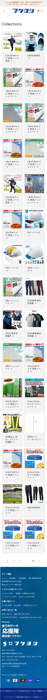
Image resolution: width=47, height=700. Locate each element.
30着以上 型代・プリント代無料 (11, 439)
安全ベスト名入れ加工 (27, 597)
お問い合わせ (7, 614)
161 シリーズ (33, 232)
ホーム (4, 578)
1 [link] (7, 561)
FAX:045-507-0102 (9, 617)
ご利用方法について (30, 605)
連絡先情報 (20, 697)
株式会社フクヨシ (11, 691)
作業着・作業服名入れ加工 (25, 593)
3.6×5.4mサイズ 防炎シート (34, 369)
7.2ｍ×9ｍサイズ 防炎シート (34, 545)
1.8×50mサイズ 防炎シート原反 (12, 200)
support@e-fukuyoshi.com (30, 617)
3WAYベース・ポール (32, 438)
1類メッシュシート (12, 301)
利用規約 (39, 691)
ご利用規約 (22, 578)
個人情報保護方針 (35, 578)
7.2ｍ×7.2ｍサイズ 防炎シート (12, 545)
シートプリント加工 (9, 597)
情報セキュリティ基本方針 (11, 585)
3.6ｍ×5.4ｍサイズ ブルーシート (34, 404)
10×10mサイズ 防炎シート (12, 233)
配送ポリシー (39, 697)
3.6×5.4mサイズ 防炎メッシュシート (12, 404)
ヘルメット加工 (7, 593)
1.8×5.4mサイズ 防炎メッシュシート (34, 164)
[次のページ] (39, 561)
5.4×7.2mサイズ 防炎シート (12, 473)
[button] (4, 10)
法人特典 (17, 605)
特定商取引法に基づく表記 (11, 581)
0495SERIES (33, 55)
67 (33, 561)
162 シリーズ (11, 268)
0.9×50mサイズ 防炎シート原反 (12, 58)
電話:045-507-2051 (21, 614)
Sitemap (6, 622)
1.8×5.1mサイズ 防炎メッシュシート (34, 129)
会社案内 (12, 578)
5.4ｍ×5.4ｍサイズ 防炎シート (34, 475)
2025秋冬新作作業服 (34, 301)
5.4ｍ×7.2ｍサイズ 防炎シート (12, 510)
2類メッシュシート (12, 367)
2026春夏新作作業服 (34, 334)
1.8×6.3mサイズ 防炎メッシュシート (34, 200)
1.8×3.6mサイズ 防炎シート (34, 92)
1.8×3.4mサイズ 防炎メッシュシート (12, 93)
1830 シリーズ (33, 269)
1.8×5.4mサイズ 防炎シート (12, 163)
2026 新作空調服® (11, 334)
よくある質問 (7, 605)
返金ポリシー (29, 697)
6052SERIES (33, 507)
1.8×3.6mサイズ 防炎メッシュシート (12, 129)
